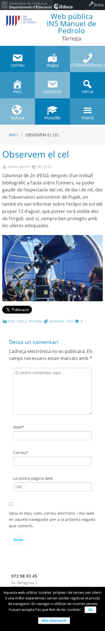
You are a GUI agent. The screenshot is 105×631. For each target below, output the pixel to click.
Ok (90, 610)
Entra (99, 5)
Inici (13, 134)
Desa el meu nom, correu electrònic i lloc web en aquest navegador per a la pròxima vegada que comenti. (52, 519)
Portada (35, 321)
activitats (56, 321)
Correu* (20, 452)
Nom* (18, 427)
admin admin (19, 167)
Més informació (54, 621)
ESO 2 (22, 321)
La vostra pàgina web (33, 478)
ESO (11, 321)
